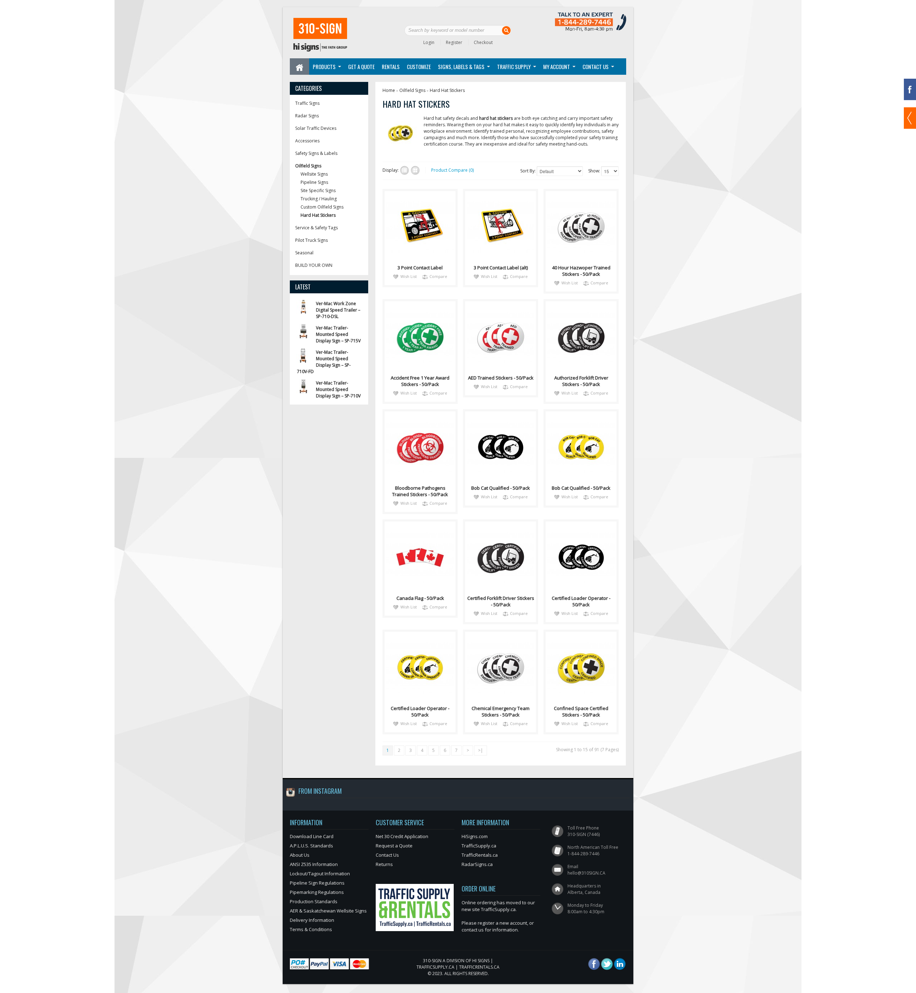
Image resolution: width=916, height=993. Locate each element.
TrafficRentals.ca (480, 855)
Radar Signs (307, 116)
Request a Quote (394, 845)
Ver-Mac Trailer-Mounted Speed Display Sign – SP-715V (338, 334)
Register (454, 42)
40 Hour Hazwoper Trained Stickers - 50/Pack (581, 270)
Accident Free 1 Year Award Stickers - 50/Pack (420, 381)
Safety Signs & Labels (316, 153)
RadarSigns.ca (477, 864)
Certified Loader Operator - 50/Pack (581, 601)
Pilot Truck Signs (311, 240)
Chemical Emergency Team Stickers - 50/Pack (501, 711)
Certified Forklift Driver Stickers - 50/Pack (500, 601)
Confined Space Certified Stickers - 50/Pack (581, 711)
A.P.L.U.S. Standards (311, 845)
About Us (300, 855)
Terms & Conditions (311, 929)
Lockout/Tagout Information (320, 873)
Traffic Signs (307, 103)
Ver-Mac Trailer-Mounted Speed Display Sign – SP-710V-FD (324, 362)
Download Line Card (311, 836)
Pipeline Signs (314, 182)
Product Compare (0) (452, 170)
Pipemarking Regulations (317, 892)
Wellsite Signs (314, 174)
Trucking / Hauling (319, 199)
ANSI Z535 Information (314, 864)
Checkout (483, 42)
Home (389, 90)
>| (480, 750)
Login (428, 42)
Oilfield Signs (308, 166)
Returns (384, 864)
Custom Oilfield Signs (322, 207)
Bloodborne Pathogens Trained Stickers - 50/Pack (420, 491)
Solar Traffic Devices (315, 128)
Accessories (307, 141)
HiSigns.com (475, 836)
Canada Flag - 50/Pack (420, 598)
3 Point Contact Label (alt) (501, 267)
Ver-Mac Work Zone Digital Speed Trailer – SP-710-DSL (338, 309)
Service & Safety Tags (316, 228)
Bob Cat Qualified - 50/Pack (500, 488)
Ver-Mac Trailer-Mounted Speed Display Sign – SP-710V (338, 389)
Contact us (596, 66)
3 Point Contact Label (420, 267)
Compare (438, 276)
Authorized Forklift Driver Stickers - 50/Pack (581, 381)
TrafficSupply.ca (479, 845)
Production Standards (313, 901)
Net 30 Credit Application (402, 836)
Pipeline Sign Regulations (317, 883)
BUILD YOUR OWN (313, 265)
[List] (404, 170)
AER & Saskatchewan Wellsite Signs (328, 911)
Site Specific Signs (318, 190)
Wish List (408, 276)
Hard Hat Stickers (318, 215)
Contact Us (387, 855)
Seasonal (304, 253)
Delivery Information (312, 920)
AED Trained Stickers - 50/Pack (500, 378)
